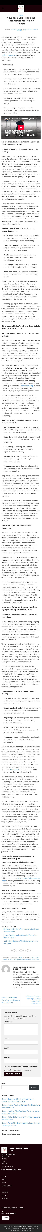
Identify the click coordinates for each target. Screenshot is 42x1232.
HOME (3, 1176)
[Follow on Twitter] (21, 2)
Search (3, 1083)
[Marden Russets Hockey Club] (21, 8)
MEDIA (3, 1182)
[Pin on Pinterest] (26, 950)
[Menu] (2, 8)
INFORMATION (6, 1186)
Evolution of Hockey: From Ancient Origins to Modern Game (10, 1000)
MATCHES (4, 1192)
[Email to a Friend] (22, 950)
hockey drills (14, 769)
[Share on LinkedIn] (29, 950)
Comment (8, 1022)
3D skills (32, 957)
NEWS (3, 1195)
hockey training (27, 386)
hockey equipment (9, 55)
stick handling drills (32, 959)
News (21, 15)
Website (7, 1057)
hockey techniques (19, 959)
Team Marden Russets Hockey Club (27, 30)
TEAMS (3, 1179)
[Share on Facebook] (15, 950)
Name (6, 1039)
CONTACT (4, 1199)
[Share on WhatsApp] (12, 950)
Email (6, 1048)
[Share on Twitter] (19, 950)
